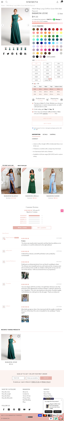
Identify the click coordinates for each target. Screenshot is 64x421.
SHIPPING (52, 134)
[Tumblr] (16, 53)
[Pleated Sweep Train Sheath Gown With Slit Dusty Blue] (11, 181)
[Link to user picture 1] (25, 275)
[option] (15, 26)
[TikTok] (19, 409)
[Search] (6, 2)
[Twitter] (8, 53)
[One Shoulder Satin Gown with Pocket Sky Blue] (53, 181)
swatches (45, 113)
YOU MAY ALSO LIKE (8, 165)
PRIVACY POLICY (46, 382)
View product (48, 411)
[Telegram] (21, 53)
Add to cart (47, 118)
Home (3, 5)
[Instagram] (9, 409)
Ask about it (57, 411)
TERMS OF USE (35, 382)
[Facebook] (4, 53)
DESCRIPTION (36, 134)
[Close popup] (61, 400)
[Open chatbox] (60, 418)
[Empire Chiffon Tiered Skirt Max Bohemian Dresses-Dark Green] (32, 181)
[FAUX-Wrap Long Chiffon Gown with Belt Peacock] (11, 347)
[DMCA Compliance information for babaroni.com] (29, 417)
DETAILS (45, 134)
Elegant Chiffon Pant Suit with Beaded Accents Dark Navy (55, 405)
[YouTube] (24, 409)
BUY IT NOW (47, 123)
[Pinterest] (12, 53)
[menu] (2, 2)
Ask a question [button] (41, 228)
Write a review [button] (22, 228)
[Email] (25, 53)
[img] (25, 238)
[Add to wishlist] (27, 10)
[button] (2, 25)
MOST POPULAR (22, 165)
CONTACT (35, 139)
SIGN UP (46, 378)
